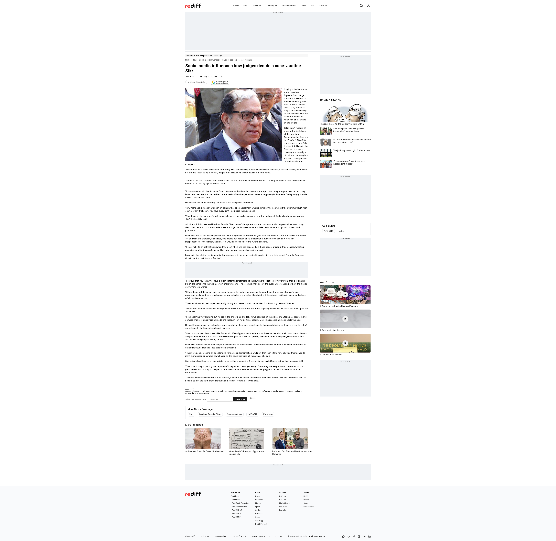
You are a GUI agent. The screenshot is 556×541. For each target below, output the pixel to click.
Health (306, 496)
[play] (345, 294)
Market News (284, 503)
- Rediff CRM (236, 514)
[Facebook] (354, 536)
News (255, 5)
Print (254, 398)
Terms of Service (239, 536)
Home (236, 5)
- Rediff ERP (235, 517)
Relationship (308, 507)
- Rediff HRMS (236, 510)
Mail (245, 5)
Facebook (268, 414)
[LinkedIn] (369, 536)
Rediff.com (298, 536)
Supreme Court (234, 414)
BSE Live (282, 496)
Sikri (191, 414)
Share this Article (197, 82)
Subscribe (240, 399)
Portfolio (282, 510)
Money (271, 5)
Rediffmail (235, 496)
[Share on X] (349, 536)
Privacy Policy (220, 536)
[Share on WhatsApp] (343, 536)
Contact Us (277, 536)
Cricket (258, 510)
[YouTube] (364, 536)
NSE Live (282, 500)
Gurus (304, 5)
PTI (193, 76)
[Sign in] (368, 5)
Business (259, 500)
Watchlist (283, 507)
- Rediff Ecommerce (239, 507)
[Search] (361, 5)
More (322, 5)
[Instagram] (359, 536)
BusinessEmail (289, 5)
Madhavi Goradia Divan (210, 414)
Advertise (205, 536)
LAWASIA (252, 414)
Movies (258, 503)
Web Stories (327, 282)
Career (306, 503)
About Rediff (190, 536)
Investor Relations (259, 536)
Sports (257, 507)
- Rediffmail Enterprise (240, 503)
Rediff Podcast (261, 524)
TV (312, 5)
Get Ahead (259, 514)
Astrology (259, 521)
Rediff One (235, 500)
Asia (341, 231)
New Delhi (328, 231)
